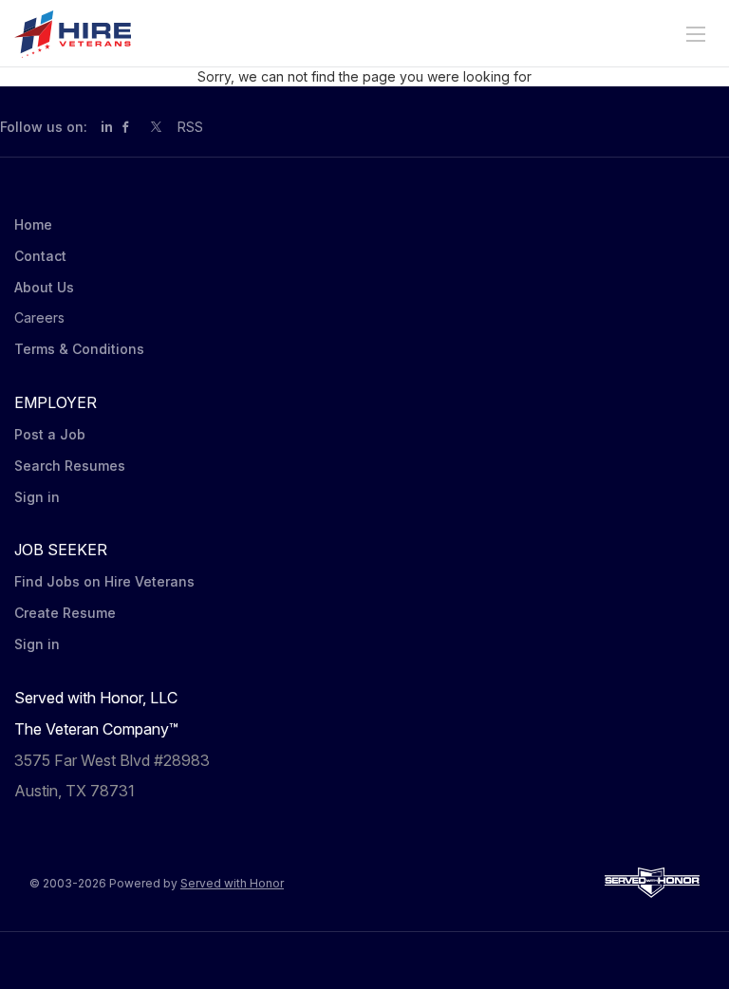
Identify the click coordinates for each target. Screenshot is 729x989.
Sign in (37, 497)
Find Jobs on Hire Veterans (104, 581)
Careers (39, 317)
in (107, 127)
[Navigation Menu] (695, 34)
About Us (44, 287)
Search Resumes (69, 465)
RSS (190, 127)
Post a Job (49, 434)
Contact (40, 256)
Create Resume (65, 613)
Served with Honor (232, 883)
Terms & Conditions (79, 349)
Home (33, 224)
